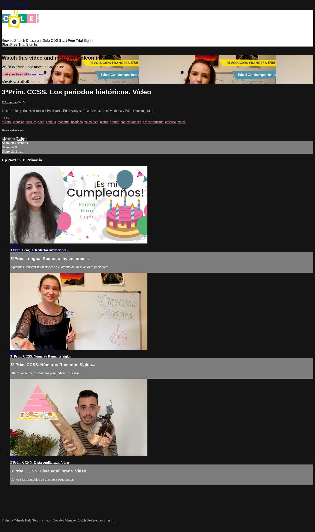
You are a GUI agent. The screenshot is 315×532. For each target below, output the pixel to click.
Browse (8, 40)
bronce (114, 122)
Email (23, 139)
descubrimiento (153, 122)
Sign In (31, 44)
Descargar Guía (38, 40)
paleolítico (91, 122)
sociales (31, 122)
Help (28, 520)
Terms (37, 520)
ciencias (18, 122)
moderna (63, 122)
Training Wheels (13, 520)
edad (41, 122)
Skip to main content (16, 3)
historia (7, 122)
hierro (104, 122)
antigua (51, 122)
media (181, 122)
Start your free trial (15, 74)
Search (20, 40)
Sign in (89, 40)
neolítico (77, 122)
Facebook (9, 139)
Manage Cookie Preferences (84, 520)
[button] (4, 36)
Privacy (47, 520)
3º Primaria (9, 102)
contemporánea (131, 122)
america (170, 122)
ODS (54, 40)
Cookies (59, 520)
